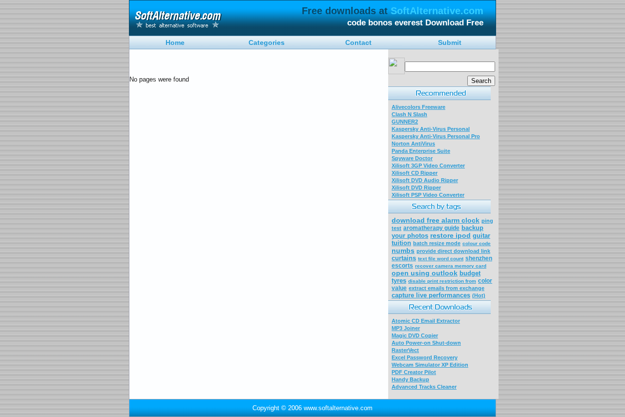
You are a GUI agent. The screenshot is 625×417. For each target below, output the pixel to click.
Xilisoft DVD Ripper (416, 187)
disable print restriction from (442, 281)
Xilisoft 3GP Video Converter (428, 165)
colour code (476, 243)
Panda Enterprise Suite (421, 151)
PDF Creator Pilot (414, 372)
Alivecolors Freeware (418, 107)
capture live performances (431, 295)
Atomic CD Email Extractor (426, 321)
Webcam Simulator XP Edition (430, 365)
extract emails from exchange (446, 288)
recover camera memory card (450, 266)
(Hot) (478, 295)
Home (175, 42)
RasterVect (405, 350)
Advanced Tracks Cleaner (424, 387)
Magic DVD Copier (415, 335)
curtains (404, 258)
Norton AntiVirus (413, 143)
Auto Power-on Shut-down (426, 343)
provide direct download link (453, 251)
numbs (403, 250)
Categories (267, 42)
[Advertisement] (243, 64)
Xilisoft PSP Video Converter (428, 195)
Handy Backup (410, 379)
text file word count (440, 258)
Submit (449, 42)
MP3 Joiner (406, 328)
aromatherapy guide (431, 228)
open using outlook (425, 273)
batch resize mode (436, 243)
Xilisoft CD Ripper (415, 173)
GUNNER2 (405, 122)
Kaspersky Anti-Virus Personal (431, 129)
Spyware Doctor (412, 158)
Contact (358, 42)
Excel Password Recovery (425, 357)
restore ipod (450, 235)
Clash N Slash (409, 114)
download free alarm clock (435, 220)
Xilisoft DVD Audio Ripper (425, 180)
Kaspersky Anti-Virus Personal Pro (436, 136)
